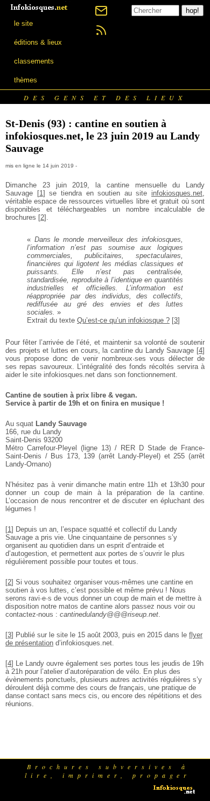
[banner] (40, 7)
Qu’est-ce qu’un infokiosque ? (123, 320)
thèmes (25, 80)
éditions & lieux (38, 42)
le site (23, 23)
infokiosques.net (176, 193)
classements (34, 61)
